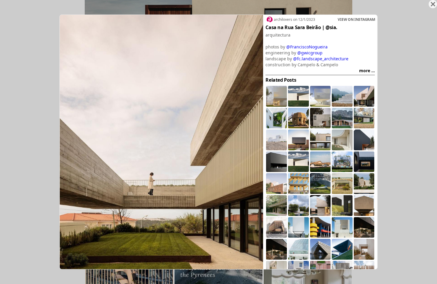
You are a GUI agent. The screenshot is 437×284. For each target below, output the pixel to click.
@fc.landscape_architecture (320, 58)
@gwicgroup (310, 53)
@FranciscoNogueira (307, 47)
